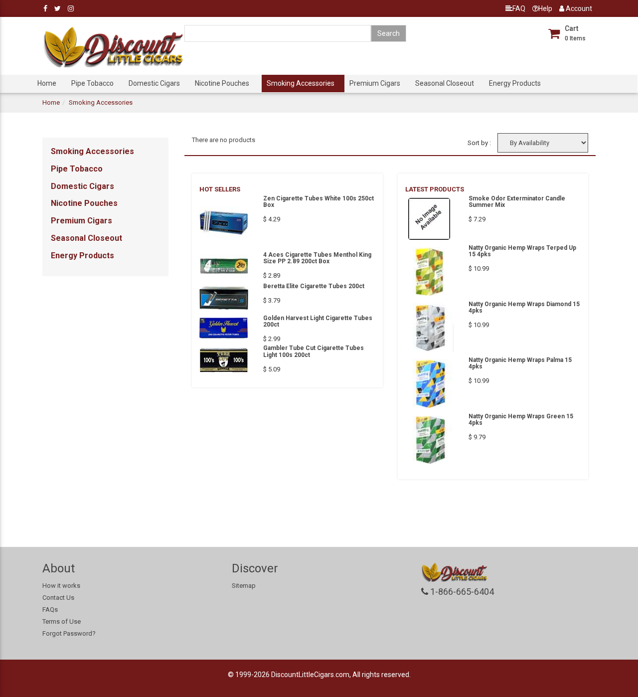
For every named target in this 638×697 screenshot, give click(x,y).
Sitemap (244, 585)
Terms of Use (61, 621)
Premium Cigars (374, 83)
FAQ (518, 8)
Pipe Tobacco (92, 83)
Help (545, 8)
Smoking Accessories (300, 83)
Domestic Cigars (154, 83)
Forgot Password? (69, 633)
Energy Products (515, 83)
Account (578, 8)
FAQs (50, 609)
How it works (61, 585)
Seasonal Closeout (444, 83)
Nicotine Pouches (222, 83)
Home (46, 83)
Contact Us (58, 597)
